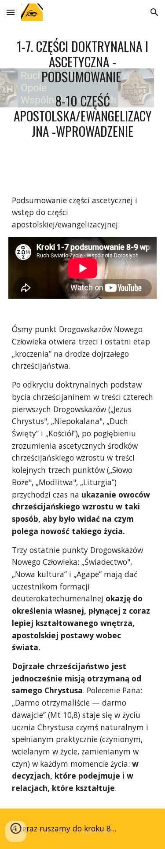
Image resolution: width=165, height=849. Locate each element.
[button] (10, 12)
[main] (82, 89)
